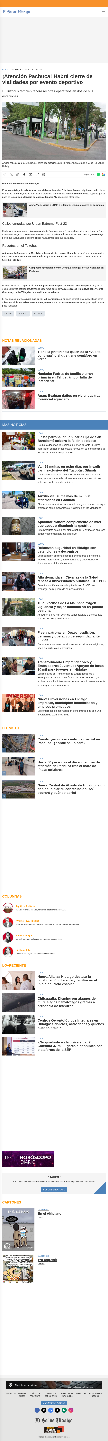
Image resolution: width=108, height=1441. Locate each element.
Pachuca (23, 313)
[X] (11, 174)
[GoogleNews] (50, 1410)
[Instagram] (70, 1410)
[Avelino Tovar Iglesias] (8, 922)
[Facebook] (4, 174)
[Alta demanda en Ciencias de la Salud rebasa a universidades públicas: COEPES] (18, 583)
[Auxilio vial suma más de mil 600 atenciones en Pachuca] (18, 502)
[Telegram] (24, 174)
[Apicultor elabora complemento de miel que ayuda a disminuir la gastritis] (18, 528)
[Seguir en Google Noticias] (103, 174)
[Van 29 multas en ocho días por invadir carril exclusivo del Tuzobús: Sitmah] (18, 474)
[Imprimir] (44, 174)
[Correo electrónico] (30, 174)
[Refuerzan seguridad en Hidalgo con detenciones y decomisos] (18, 555)
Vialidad (38, 313)
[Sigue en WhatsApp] (98, 174)
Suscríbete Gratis (54, 1189)
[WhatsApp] (18, 174)
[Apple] (57, 1410)
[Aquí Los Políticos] (8, 908)
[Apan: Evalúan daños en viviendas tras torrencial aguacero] (18, 399)
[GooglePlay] (64, 1410)
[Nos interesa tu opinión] (54, 1385)
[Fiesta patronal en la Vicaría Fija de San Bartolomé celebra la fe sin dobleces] (18, 445)
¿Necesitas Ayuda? (54, 1403)
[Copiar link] (37, 174)
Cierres (8, 313)
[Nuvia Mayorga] (8, 937)
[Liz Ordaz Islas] (8, 951)
